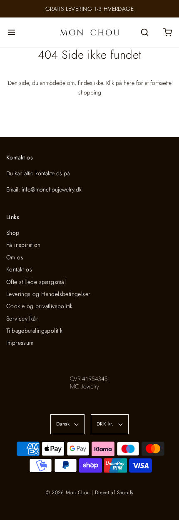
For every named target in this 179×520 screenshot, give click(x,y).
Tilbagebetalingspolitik (34, 330)
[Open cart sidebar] (167, 32)
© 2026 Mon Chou (68, 492)
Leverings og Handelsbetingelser (48, 294)
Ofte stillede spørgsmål (36, 282)
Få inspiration (23, 245)
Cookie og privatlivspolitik (39, 306)
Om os (14, 257)
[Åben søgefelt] (144, 32)
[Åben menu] (11, 32)
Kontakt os (19, 269)
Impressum (20, 342)
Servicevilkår (22, 318)
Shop (13, 233)
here (129, 83)
